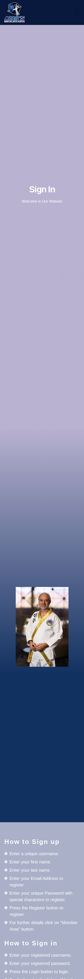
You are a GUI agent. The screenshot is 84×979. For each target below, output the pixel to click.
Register (42, 267)
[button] (77, 12)
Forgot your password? (42, 280)
